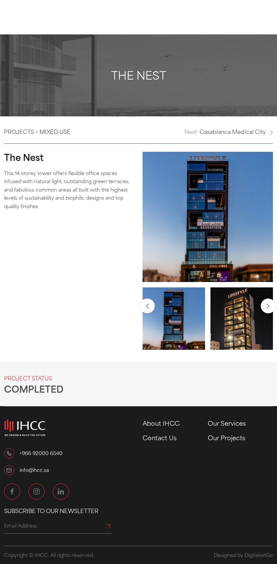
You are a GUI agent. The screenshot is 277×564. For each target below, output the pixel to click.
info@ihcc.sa (34, 470)
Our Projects (226, 437)
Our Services (227, 423)
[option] (208, 217)
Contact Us (160, 437)
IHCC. (42, 555)
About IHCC (161, 423)
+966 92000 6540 (41, 453)
